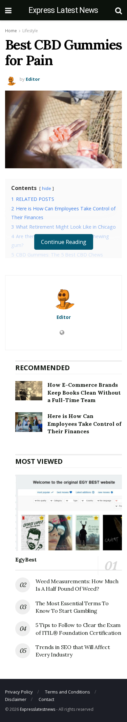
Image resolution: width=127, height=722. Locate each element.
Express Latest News (63, 10)
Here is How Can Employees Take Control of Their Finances (84, 424)
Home (11, 31)
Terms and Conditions (67, 692)
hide (46, 188)
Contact (46, 699)
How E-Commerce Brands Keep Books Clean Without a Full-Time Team (84, 392)
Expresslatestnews (37, 709)
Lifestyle (30, 31)
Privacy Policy (19, 692)
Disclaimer (15, 699)
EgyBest (26, 559)
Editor (33, 79)
